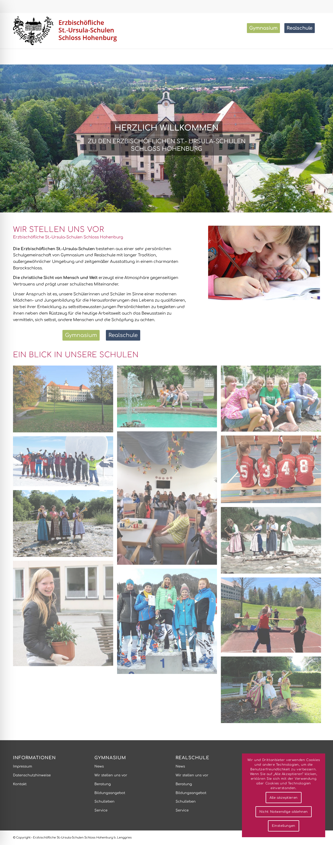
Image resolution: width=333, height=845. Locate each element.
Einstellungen (283, 826)
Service (100, 810)
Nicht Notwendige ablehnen (283, 812)
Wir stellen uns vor (110, 775)
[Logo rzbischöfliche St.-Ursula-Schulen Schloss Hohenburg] (66, 30)
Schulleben (104, 801)
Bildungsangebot (109, 793)
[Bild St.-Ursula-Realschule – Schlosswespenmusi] (65, 525)
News (99, 766)
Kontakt (20, 784)
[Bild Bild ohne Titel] (169, 398)
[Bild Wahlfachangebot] (65, 615)
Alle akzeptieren (284, 798)
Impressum (22, 766)
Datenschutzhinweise (32, 775)
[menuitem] (265, 28)
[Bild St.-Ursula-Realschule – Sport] (273, 471)
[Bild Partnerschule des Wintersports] (169, 623)
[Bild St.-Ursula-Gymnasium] (65, 401)
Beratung (102, 784)
